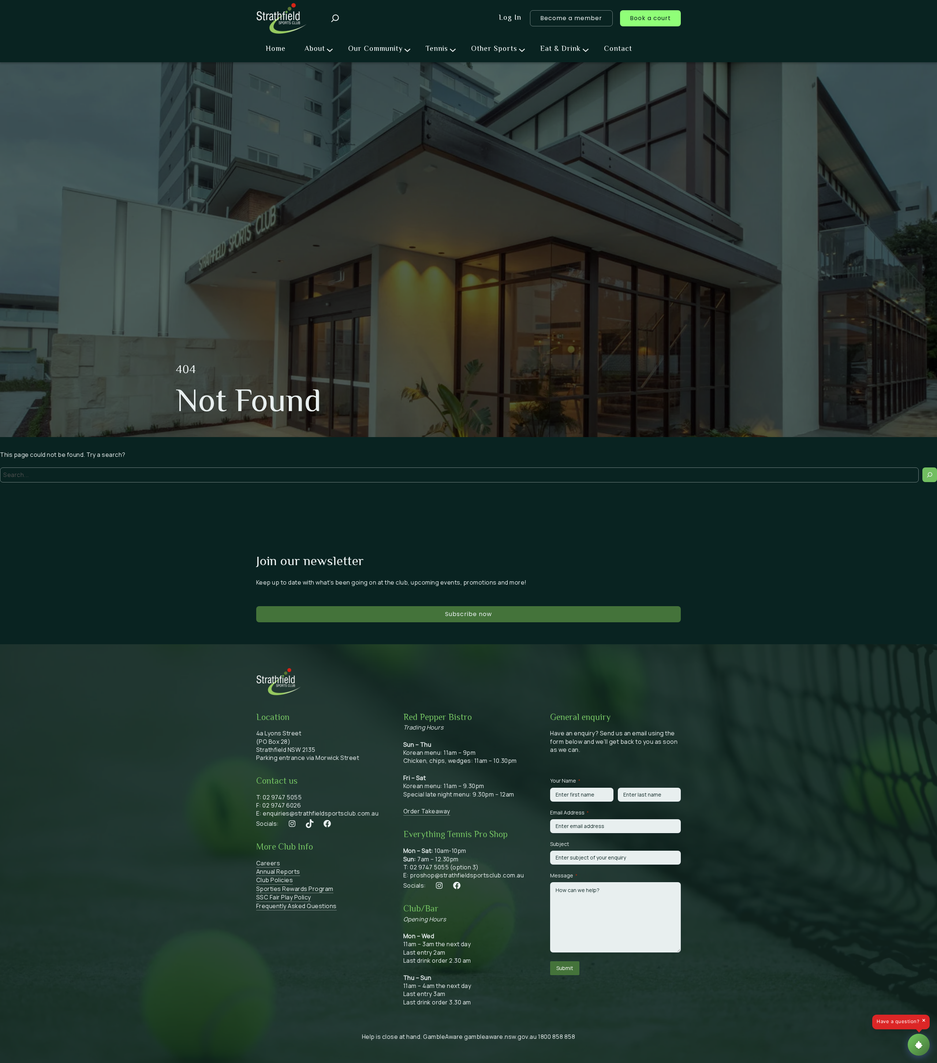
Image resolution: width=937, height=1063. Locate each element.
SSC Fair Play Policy (283, 897)
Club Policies (274, 880)
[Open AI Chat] (919, 1045)
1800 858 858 (556, 1037)
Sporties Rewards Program (294, 889)
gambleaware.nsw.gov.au (500, 1037)
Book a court (650, 18)
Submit (564, 968)
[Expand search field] (335, 18)
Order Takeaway (426, 811)
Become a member (571, 18)
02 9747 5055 (282, 797)
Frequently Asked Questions (296, 906)
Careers (268, 863)
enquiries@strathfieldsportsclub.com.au (320, 813)
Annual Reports (278, 872)
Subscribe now (468, 614)
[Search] (929, 474)
